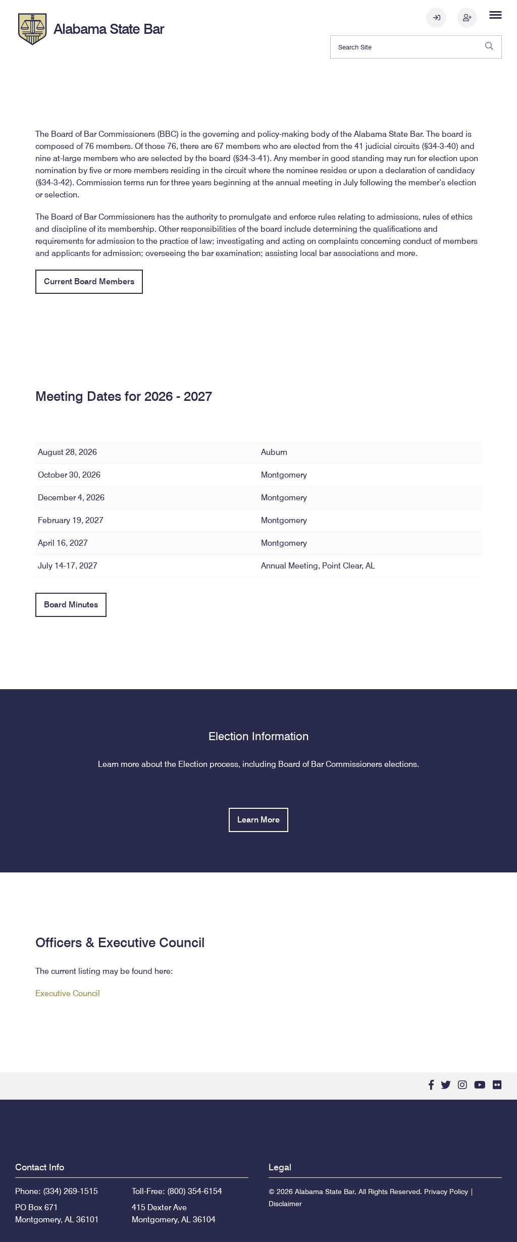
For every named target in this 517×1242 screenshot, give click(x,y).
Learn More (258, 819)
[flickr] (497, 1085)
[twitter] (446, 1085)
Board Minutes (71, 604)
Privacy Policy (446, 1191)
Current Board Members (89, 281)
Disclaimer (285, 1204)
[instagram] (462, 1085)
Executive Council (67, 993)
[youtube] (480, 1085)
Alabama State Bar (109, 28)
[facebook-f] (431, 1085)
